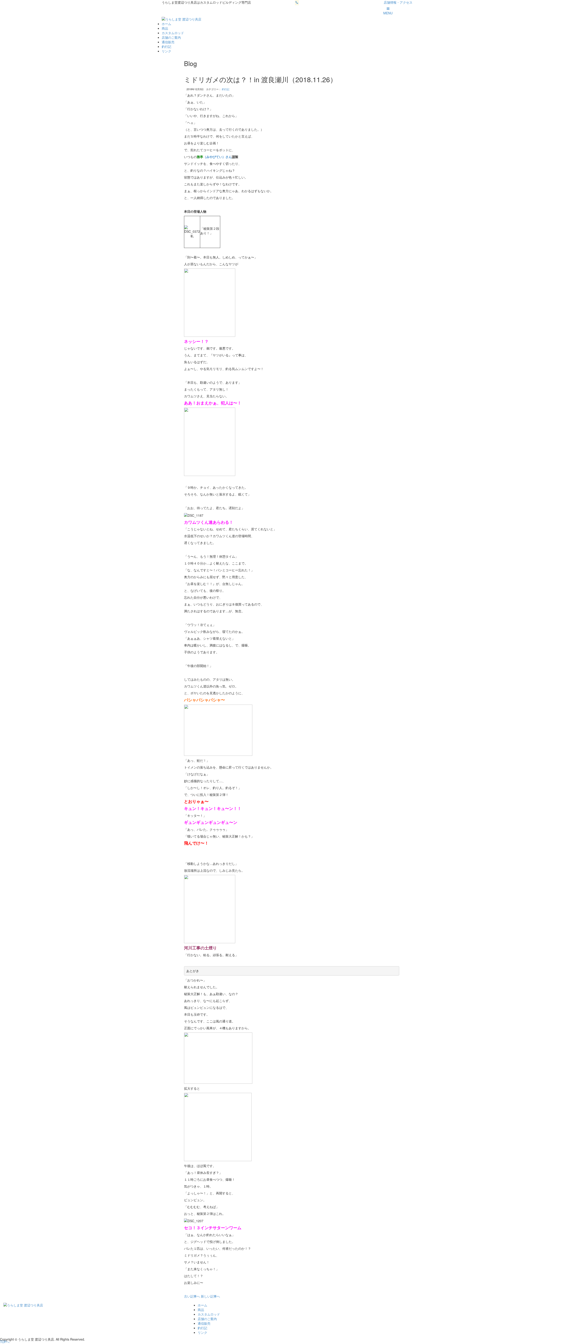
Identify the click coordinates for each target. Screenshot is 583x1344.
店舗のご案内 (171, 37)
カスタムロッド (173, 33)
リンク (166, 51)
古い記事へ (192, 1296)
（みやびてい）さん (217, 156)
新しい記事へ (210, 1296)
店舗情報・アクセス (398, 2)
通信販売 (168, 42)
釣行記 (166, 46)
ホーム (166, 23)
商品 (165, 28)
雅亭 (200, 156)
